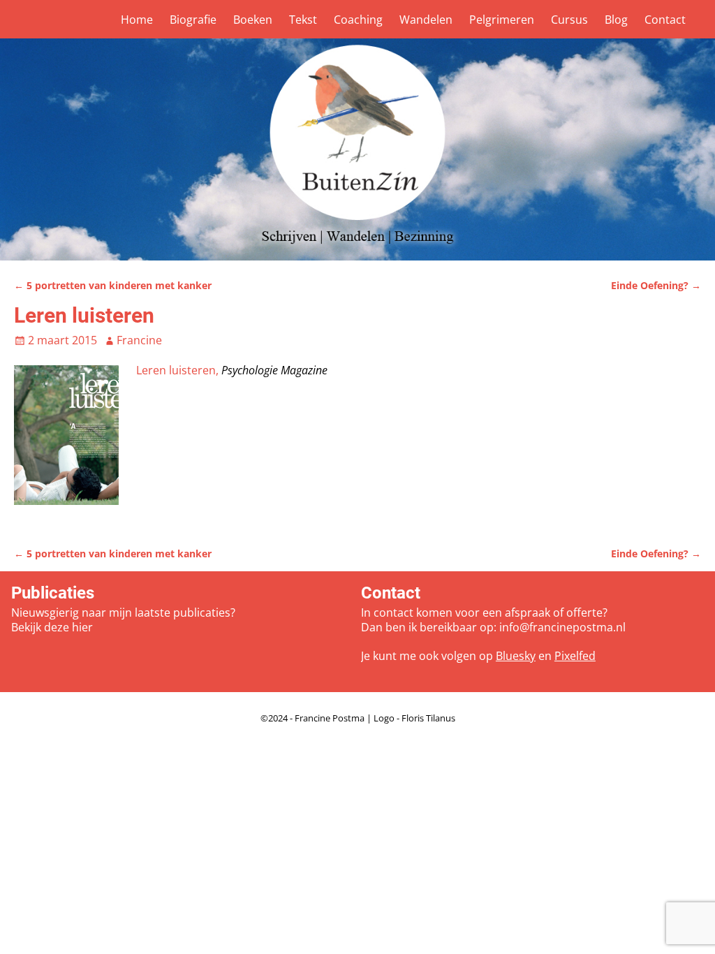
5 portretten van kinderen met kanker (113, 285)
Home (137, 19)
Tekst (303, 19)
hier (82, 627)
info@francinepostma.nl (562, 627)
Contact (665, 19)
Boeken (252, 19)
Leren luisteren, (178, 370)
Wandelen (425, 19)
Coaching (358, 19)
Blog (616, 19)
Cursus (569, 19)
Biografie (193, 19)
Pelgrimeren (501, 19)
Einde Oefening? (656, 285)
